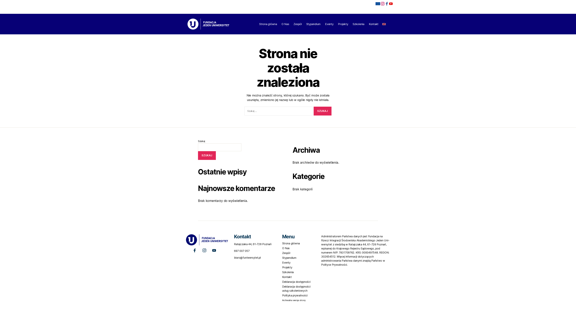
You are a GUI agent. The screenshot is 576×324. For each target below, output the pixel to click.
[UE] (378, 3)
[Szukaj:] (277, 112)
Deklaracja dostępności (296, 281)
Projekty (343, 24)
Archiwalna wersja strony (294, 300)
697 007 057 (241, 250)
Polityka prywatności (295, 295)
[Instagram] (204, 250)
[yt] (391, 4)
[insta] (383, 4)
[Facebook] (387, 4)
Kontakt (373, 24)
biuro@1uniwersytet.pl (247, 257)
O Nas (285, 24)
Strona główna (268, 24)
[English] (384, 23)
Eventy (329, 24)
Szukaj (201, 141)
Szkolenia (358, 24)
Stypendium (313, 24)
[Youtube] (214, 250)
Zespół (298, 24)
